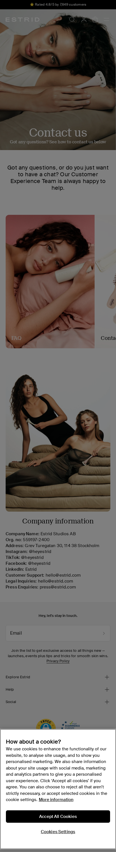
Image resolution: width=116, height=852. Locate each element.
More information (56, 799)
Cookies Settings (58, 832)
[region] (58, 789)
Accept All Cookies (58, 816)
